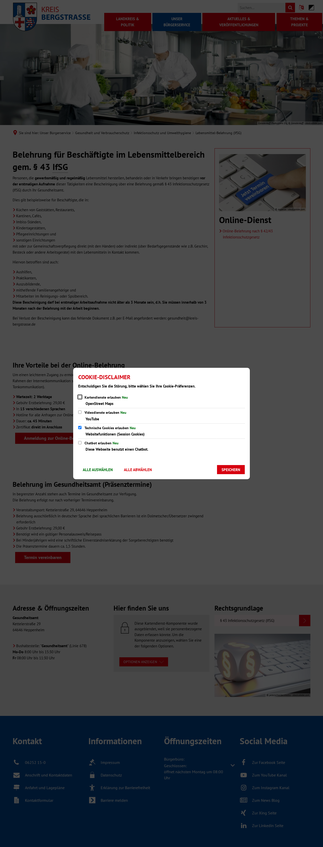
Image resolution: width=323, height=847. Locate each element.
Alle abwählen (138, 469)
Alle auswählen (98, 469)
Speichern (231, 469)
